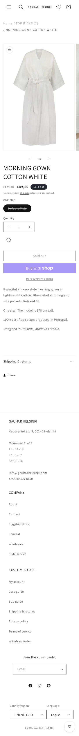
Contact (14, 514)
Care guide (16, 592)
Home (8, 23)
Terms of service (20, 631)
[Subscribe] (61, 669)
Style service (17, 554)
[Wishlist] (59, 7)
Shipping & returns (22, 611)
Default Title (19, 209)
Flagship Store (19, 524)
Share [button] (12, 375)
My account (17, 582)
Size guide (16, 601)
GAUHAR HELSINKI (44, 727)
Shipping (24, 192)
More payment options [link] (39, 278)
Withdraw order (20, 641)
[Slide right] (49, 159)
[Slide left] (30, 159)
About (13, 504)
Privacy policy (18, 621)
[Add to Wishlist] (8, 240)
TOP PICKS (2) (27, 23)
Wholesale (16, 544)
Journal (14, 534)
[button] (9, 7)
